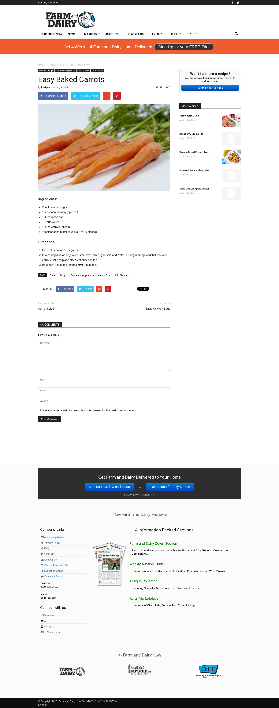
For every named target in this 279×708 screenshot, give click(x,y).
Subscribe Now (51, 34)
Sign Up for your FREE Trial (183, 46)
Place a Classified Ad (55, 565)
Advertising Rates (54, 537)
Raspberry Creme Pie (191, 133)
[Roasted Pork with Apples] (231, 175)
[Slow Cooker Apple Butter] (231, 193)
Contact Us (50, 559)
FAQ (46, 548)
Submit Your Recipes (210, 88)
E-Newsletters (52, 632)
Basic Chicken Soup (158, 308)
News (72, 34)
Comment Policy (53, 576)
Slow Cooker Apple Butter (194, 188)
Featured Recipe (46, 70)
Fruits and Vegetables (66, 70)
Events (157, 34)
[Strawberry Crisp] (231, 120)
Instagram (49, 626)
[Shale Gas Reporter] (139, 673)
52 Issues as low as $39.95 (109, 487)
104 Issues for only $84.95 (170, 487)
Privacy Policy (52, 543)
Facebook (48, 615)
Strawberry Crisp (189, 115)
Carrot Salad (46, 308)
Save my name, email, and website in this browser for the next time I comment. (88, 410)
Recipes (176, 34)
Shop (193, 34)
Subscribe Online (53, 571)
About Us (48, 554)
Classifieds (136, 34)
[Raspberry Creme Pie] (231, 138)
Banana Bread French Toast (194, 152)
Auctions (112, 34)
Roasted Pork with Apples (194, 170)
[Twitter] (238, 2)
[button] (236, 34)
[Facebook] (232, 2)
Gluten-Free (84, 70)
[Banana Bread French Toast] (231, 157)
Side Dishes (97, 70)
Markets (90, 34)
